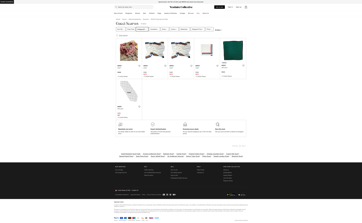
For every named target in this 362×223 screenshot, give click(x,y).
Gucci (124, 19)
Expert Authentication (158, 129)
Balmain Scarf (168, 154)
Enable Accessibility (7, 2)
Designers (128, 13)
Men (144, 13)
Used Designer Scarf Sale (130, 154)
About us (226, 170)
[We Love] (195, 13)
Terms (143, 195)
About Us (206, 13)
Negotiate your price (125, 129)
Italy (147, 220)
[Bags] (162, 13)
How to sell (174, 170)
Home (118, 19)
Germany (138, 220)
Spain (143, 220)
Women (137, 13)
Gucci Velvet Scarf (158, 156)
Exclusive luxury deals (191, 129)
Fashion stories (228, 181)
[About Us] (210, 13)
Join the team (227, 178)
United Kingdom (123, 220)
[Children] (156, 13)
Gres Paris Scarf (142, 156)
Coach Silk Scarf (232, 154)
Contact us (200, 173)
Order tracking (148, 170)
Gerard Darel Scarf (126, 156)
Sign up (238, 7)
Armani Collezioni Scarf (152, 154)
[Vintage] (186, 13)
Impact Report (227, 175)
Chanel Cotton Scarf (196, 154)
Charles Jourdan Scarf (215, 154)
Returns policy (148, 175)
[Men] (147, 13)
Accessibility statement (122, 195)
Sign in (230, 7)
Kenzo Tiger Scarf (193, 156)
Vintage (182, 13)
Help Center (200, 170)
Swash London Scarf (221, 156)
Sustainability (227, 173)
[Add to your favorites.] (139, 66)
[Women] (141, 13)
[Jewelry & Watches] (178, 13)
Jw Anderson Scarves (175, 156)
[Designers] (133, 13)
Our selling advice (176, 173)
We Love (191, 13)
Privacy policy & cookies (154, 195)
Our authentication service (152, 173)
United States (131, 220)
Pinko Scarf (206, 156)
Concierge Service (121, 173)
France (115, 220)
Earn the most (220, 129)
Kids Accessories (135, 19)
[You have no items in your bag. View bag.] (246, 7)
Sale (198, 13)
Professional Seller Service (179, 178)
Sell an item (219, 7)
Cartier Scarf (181, 154)
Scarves (146, 19)
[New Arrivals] (124, 13)
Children (152, 13)
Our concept (119, 170)
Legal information (135, 195)
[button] (246, 7)
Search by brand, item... (125, 7)
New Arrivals (118, 13)
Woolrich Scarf (237, 156)
